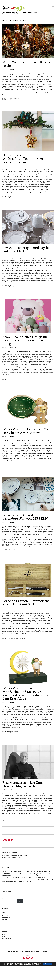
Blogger (8, 379)
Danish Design (24, 871)
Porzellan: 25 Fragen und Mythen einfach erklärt (26, 249)
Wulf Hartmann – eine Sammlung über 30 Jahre (11, 858)
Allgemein (4, 99)
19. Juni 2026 (4, 464)
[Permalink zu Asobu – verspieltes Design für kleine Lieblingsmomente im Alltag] (28, 332)
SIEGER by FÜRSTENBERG (9, 879)
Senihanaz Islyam (13, 69)
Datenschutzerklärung (6, 938)
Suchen (4, 898)
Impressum (4, 931)
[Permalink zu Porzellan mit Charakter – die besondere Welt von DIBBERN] (28, 510)
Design (41, 871)
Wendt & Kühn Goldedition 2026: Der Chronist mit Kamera (27, 431)
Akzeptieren (47, 963)
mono (5, 877)
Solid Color (30, 879)
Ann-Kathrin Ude (13, 165)
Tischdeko (39, 880)
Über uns (28, 881)
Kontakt (4, 933)
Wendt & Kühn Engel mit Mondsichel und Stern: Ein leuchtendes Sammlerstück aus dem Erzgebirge (25, 693)
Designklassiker (9, 99)
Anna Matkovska (13, 347)
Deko (28, 871)
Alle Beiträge (4, 919)
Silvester (26, 879)
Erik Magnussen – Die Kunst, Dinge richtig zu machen (23, 784)
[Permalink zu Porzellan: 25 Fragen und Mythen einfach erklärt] (28, 243)
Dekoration (34, 871)
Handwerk (24, 875)
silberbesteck (21, 879)
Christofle (18, 871)
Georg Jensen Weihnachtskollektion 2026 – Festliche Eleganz (24, 159)
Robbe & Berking (26, 877)
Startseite (4, 912)
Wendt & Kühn (15, 881)
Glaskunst (14, 875)
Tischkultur (48, 879)
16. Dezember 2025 (5, 818)
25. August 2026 (5, 98)
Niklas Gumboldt (13, 255)
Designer (11, 550)
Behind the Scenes (6, 917)
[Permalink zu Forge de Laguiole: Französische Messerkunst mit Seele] (28, 596)
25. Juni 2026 (5, 378)
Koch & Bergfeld (47, 875)
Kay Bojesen (41, 875)
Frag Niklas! (4, 934)
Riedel (21, 877)
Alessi (4, 871)
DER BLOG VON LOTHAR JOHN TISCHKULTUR (16, 12)
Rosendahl (34, 877)
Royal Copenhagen (41, 877)
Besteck (13, 871)
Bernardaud (9, 871)
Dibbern (12, 874)
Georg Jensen (45, 873)
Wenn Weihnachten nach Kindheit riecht (27, 63)
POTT (18, 877)
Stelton (34, 879)
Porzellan (13, 877)
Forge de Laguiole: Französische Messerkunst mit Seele (26, 602)
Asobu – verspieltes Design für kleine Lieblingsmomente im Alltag (24, 340)
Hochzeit (28, 875)
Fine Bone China (27, 873)
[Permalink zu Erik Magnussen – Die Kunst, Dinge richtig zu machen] (28, 778)
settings (37, 964)
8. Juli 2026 (4, 196)
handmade (20, 875)
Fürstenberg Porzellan (36, 874)
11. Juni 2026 (4, 549)
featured (19, 873)
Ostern (8, 877)
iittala (36, 875)
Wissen (22, 881)
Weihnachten (6, 881)
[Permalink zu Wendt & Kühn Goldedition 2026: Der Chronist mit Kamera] (28, 425)
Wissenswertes (15, 286)
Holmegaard (32, 875)
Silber (16, 879)
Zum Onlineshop (28, 2)
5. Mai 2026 (4, 731)
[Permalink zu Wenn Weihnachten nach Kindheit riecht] (28, 57)
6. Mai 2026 (4, 637)
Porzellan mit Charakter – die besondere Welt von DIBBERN (25, 516)
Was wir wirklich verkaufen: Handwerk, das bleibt (11, 854)
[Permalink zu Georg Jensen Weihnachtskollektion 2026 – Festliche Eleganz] (28, 151)
